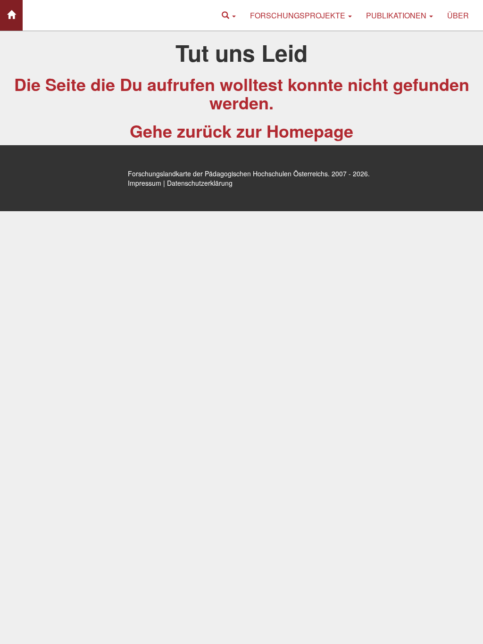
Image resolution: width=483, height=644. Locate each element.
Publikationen (397, 15)
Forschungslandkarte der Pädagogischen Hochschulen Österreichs (228, 173)
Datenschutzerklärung (200, 183)
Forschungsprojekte (298, 15)
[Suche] (229, 15)
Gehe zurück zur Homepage (241, 130)
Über (458, 15)
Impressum (144, 183)
